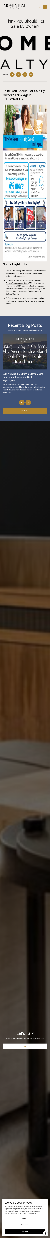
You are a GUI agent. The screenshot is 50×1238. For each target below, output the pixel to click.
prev (22, 402)
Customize (25, 1225)
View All (25, 411)
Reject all (25, 1218)
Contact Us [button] (25, 1046)
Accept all (25, 1231)
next (28, 402)
